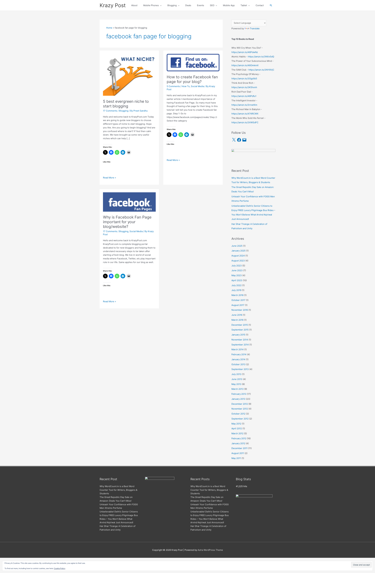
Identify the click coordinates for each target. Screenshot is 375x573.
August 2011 (237, 453)
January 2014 (238, 359)
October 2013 (238, 364)
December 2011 (239, 448)
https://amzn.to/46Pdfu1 (243, 96)
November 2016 (239, 310)
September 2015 (240, 329)
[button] (271, 5)
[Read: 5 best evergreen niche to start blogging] (129, 74)
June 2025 (236, 245)
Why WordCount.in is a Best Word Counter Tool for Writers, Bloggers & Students (118, 490)
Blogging (123, 110)
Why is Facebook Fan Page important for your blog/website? (127, 222)
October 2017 (238, 300)
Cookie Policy (59, 568)
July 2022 (236, 285)
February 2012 (238, 438)
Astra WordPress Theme (210, 550)
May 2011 (236, 458)
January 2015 (238, 334)
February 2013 (238, 394)
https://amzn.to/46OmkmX (245, 65)
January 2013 (238, 399)
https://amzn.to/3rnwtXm (244, 104)
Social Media (197, 86)
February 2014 (238, 354)
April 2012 (236, 428)
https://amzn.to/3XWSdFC (244, 122)
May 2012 (236, 423)
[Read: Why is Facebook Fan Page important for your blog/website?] (129, 201)
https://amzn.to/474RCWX (244, 113)
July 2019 (236, 290)
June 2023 (237, 270)
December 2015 (239, 324)
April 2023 (236, 280)
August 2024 (238, 255)
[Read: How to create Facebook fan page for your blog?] (193, 62)
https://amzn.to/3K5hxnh (244, 87)
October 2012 (238, 413)
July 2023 (236, 265)
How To (186, 86)
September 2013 (240, 369)
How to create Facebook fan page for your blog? (192, 79)
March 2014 (237, 349)
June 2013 (236, 379)
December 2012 (239, 403)
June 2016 (236, 315)
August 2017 (237, 305)
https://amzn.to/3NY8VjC (261, 69)
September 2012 (240, 418)
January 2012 (238, 443)
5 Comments (173, 86)
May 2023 (236, 275)
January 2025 (238, 250)
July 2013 (236, 374)
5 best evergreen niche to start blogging (126, 103)
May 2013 (236, 384)
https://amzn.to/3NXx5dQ (261, 56)
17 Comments (110, 110)
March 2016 (237, 319)
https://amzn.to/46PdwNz (244, 52)
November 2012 (239, 408)
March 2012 (237, 433)
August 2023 (238, 260)
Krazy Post (113, 5)
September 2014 (240, 344)
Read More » (109, 178)
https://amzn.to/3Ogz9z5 (244, 78)
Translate (255, 28)
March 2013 (237, 389)
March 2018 (237, 295)
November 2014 (239, 339)
